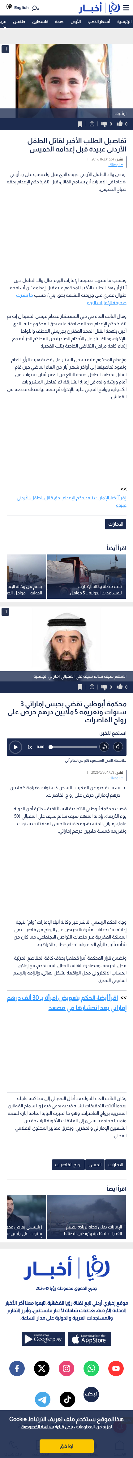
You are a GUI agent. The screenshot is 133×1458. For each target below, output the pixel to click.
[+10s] (118, 747)
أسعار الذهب (99, 21)
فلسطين (40, 21)
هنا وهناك (116, 165)
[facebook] (17, 1368)
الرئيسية (124, 21)
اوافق (66, 1446)
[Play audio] (15, 747)
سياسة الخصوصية (37, 1426)
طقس (19, 21)
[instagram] (66, 1368)
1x (30, 747)
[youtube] (116, 1368)
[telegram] (42, 1399)
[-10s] (104, 747)
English (21, 7)
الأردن (76, 21)
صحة (59, 21)
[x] (41, 1368)
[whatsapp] (91, 1368)
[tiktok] (67, 1399)
